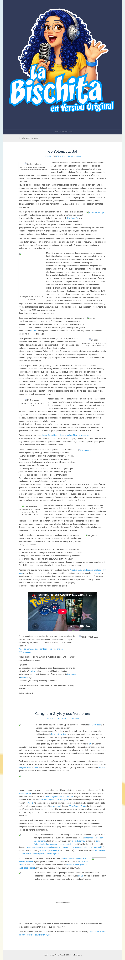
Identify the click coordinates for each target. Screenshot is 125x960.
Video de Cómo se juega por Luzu (33, 649)
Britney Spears (25, 793)
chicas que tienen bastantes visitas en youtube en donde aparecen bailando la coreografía (64, 847)
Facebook (24, 677)
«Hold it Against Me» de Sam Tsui (58, 796)
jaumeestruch (55, 806)
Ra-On (80, 876)
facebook (55, 734)
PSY (36, 767)
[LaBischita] (62, 65)
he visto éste (95, 725)
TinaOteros (54, 850)
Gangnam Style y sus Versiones (62, 713)
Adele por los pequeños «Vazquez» (53, 800)
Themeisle (77, 955)
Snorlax (33, 331)
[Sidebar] (5, 131)
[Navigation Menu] (119, 131)
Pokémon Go (72, 218)
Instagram (71, 674)
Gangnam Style (25, 767)
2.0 (90, 744)
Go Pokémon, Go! (62, 151)
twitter (64, 734)
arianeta (42, 850)
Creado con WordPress (51, 955)
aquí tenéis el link (97, 931)
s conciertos (67, 844)
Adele (30, 803)
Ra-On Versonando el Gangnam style (34, 935)
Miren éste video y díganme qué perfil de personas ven (65, 435)
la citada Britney (78, 841)
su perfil (98, 573)
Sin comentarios (74, 156)
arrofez (32, 671)
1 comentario (74, 718)
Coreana (101, 767)
